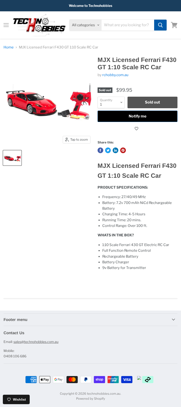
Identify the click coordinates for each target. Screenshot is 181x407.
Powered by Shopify (90, 398)
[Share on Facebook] (100, 150)
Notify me (137, 116)
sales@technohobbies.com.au (35, 342)
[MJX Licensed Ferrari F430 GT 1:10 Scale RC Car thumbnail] (12, 157)
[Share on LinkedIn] (115, 150)
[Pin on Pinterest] (123, 150)
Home (9, 47)
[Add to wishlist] (137, 128)
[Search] (160, 25)
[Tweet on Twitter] (108, 150)
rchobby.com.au (115, 75)
